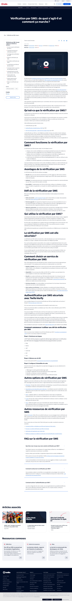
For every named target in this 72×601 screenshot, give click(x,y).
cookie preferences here (54, 595)
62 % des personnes (61, 89)
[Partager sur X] (62, 41)
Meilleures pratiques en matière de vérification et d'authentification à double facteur (44, 433)
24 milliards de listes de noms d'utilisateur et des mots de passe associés (47, 78)
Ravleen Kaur (51, 45)
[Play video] (46, 64)
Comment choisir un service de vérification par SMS (13, 68)
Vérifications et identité (10, 88)
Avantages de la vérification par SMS (13, 55)
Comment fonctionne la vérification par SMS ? (12, 51)
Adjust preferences (57, 599)
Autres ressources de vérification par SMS (11, 79)
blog (5, 35)
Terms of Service (37, 596)
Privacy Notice (21, 596)
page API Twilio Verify (49, 324)
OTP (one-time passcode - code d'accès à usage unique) (38, 130)
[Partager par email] (67, 40)
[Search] (54, 4)
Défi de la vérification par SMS (12, 58)
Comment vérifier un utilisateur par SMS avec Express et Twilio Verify (40, 426)
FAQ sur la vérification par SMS (12, 82)
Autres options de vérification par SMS (11, 75)
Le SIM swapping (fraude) (40, 197)
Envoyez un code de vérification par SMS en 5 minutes (37, 428)
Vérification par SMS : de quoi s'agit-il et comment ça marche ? (12, 44)
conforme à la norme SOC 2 (59, 279)
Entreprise (52, 7)
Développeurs (33, 7)
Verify (16, 88)
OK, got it (47, 599)
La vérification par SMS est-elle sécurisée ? (13, 65)
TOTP (27, 394)
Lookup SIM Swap (34, 199)
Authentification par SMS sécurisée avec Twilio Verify (13, 72)
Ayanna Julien (31, 47)
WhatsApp (28, 385)
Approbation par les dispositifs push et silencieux (36, 389)
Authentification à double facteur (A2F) (34, 128)
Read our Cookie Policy (65, 599)
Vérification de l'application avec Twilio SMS (35, 431)
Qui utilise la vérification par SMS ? (13, 62)
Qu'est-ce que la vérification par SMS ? (13, 48)
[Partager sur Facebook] (59, 41)
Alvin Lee (40, 45)
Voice (27, 402)
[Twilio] (4, 4)
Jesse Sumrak (31, 45)
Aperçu (27, 7)
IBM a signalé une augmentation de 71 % (53, 80)
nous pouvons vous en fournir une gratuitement (47, 360)
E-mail (27, 398)
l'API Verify (30, 415)
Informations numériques (43, 7)
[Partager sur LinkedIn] (64, 41)
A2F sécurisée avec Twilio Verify (35, 302)
